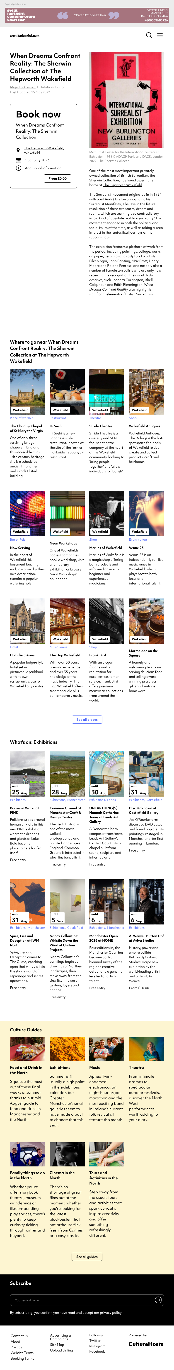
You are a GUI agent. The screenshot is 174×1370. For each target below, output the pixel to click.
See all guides (87, 1257)
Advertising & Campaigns (60, 1337)
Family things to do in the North (27, 1175)
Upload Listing (61, 1350)
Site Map (57, 1345)
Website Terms (22, 1353)
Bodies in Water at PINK (24, 810)
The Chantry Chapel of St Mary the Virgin (26, 428)
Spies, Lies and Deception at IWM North (24, 941)
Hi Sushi (56, 426)
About (15, 1342)
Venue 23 (136, 548)
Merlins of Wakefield (105, 548)
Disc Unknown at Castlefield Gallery (143, 810)
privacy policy (110, 1312)
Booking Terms (22, 1359)
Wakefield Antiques (144, 426)
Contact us (19, 1336)
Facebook (97, 1351)
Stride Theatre (100, 426)
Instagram (97, 1346)
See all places (87, 719)
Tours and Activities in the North (103, 1178)
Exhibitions (60, 1067)
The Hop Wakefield (65, 655)
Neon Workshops (63, 543)
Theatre (136, 1067)
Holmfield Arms (22, 655)
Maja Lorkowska (23, 87)
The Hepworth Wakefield (43, 148)
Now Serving (20, 548)
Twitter (95, 1340)
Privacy (16, 1347)
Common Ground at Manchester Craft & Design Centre (65, 813)
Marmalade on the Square (143, 653)
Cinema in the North (62, 1175)
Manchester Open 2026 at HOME (103, 938)
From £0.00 (57, 178)
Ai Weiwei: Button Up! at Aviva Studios (146, 938)
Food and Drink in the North (26, 1070)
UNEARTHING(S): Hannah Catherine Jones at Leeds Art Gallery (104, 815)
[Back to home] (24, 35)
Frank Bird (97, 655)
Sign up (157, 1301)
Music (94, 1067)
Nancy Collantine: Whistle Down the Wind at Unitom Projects (64, 943)
